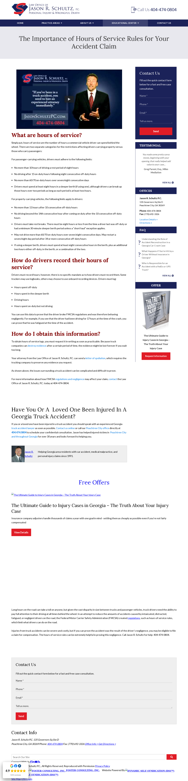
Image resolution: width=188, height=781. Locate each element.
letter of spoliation (95, 358)
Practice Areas (51, 23)
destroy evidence (37, 345)
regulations (134, 618)
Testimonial (150, 145)
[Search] (172, 757)
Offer (156, 285)
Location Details (148, 219)
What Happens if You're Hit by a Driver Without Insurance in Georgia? (156, 254)
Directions (145, 222)
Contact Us (164, 23)
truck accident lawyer (23, 428)
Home (20, 23)
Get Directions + (107, 743)
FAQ (142, 230)
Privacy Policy (102, 766)
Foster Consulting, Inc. (82, 770)
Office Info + (91, 743)
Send (156, 131)
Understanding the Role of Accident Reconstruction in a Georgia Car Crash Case (155, 242)
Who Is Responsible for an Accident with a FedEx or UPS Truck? (155, 266)
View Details (21, 532)
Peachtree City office (97, 428)
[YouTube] (36, 761)
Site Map (16, 778)
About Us (86, 23)
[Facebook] (31, 761)
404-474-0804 (163, 9)
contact (113, 379)
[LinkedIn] (33, 761)
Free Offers (94, 482)
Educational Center (124, 23)
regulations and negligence (69, 379)
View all (166, 182)
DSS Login (26, 778)
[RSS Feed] (39, 761)
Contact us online (65, 428)
